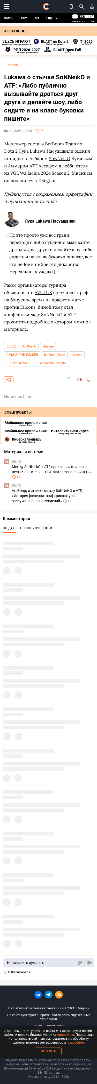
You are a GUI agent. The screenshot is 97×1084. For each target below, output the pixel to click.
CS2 (24, 18)
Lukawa (76, 355)
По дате (9, 528)
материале (15, 329)
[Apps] (71, 6)
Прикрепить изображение (80, 963)
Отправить (90, 963)
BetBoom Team (54, 355)
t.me (27, 396)
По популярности (36, 528)
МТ (37, 18)
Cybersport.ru (37, 1077)
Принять (48, 1051)
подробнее (65, 1035)
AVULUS (43, 292)
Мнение (48, 346)
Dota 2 (8, 18)
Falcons (27, 307)
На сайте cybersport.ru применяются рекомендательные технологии (48, 1017)
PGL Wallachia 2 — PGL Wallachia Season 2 (37, 363)
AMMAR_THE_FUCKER (22, 355)
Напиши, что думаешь (25, 963)
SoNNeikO (29, 346)
